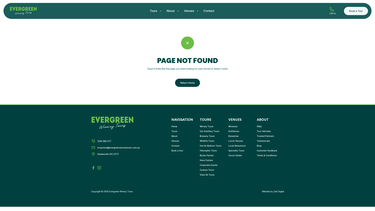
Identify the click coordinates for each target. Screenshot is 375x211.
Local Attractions (237, 145)
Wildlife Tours (207, 141)
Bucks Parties (207, 155)
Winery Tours (206, 126)
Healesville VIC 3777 (108, 154)
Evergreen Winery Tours (121, 191)
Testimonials (263, 141)
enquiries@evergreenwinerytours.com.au (118, 147)
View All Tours (207, 174)
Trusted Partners (265, 136)
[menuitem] (155, 11)
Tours (153, 11)
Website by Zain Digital (273, 191)
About (171, 11)
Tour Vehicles (264, 131)
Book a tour (177, 150)
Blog (259, 145)
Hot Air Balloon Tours (210, 145)
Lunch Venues (235, 141)
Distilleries (233, 131)
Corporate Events (209, 165)
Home (174, 126)
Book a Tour (356, 11)
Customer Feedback (267, 150)
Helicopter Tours (208, 150)
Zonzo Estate (235, 155)
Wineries (232, 126)
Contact (208, 11)
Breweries (233, 136)
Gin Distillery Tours (209, 131)
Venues (189, 11)
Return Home (187, 82)
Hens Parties (206, 160)
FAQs (259, 126)
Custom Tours (207, 170)
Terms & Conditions (267, 155)
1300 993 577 (104, 141)
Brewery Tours (207, 136)
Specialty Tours (236, 150)
